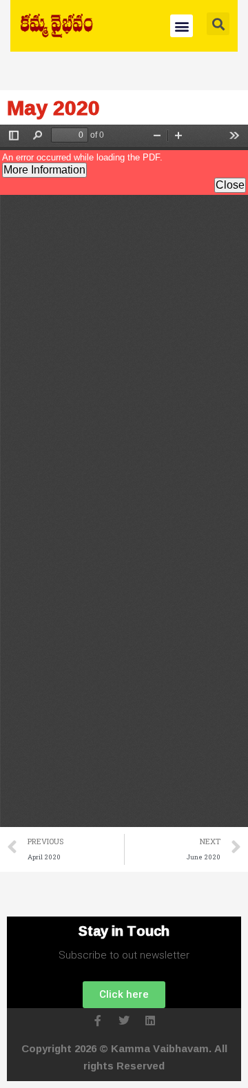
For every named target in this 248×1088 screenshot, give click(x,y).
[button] (181, 25)
